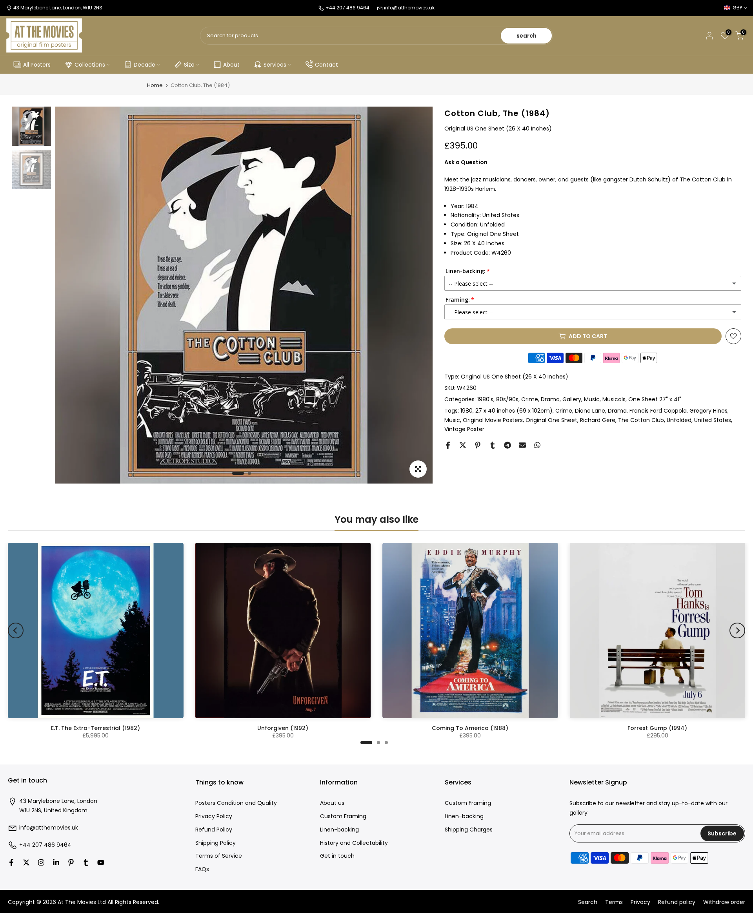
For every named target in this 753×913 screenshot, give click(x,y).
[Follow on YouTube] (100, 862)
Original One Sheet (551, 420)
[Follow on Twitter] (26, 862)
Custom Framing (343, 816)
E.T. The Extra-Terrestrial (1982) (95, 728)
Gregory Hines (708, 410)
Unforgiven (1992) (282, 728)
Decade (144, 65)
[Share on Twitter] (462, 445)
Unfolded (679, 420)
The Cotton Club (641, 420)
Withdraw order (724, 902)
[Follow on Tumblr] (85, 862)
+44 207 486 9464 (45, 845)
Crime (529, 399)
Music (592, 399)
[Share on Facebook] (447, 445)
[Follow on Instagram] (41, 862)
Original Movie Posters (493, 420)
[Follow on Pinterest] (71, 862)
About (231, 65)
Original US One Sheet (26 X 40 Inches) (514, 376)
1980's (485, 399)
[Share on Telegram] (507, 445)
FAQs (202, 869)
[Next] (737, 630)
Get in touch (337, 856)
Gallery (571, 399)
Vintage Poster (464, 429)
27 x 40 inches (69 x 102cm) (514, 410)
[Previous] (16, 630)
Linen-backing (339, 829)
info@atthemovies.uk (409, 7)
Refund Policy (213, 829)
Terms (614, 902)
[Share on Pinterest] (477, 445)
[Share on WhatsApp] (537, 445)
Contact (326, 65)
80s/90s (507, 399)
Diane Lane (590, 410)
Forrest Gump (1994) (657, 728)
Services (275, 65)
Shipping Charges (469, 829)
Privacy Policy (213, 816)
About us (332, 803)
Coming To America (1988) (470, 728)
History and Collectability (354, 843)
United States (712, 420)
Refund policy (676, 902)
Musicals (614, 399)
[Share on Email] (522, 445)
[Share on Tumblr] (492, 445)
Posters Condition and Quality (236, 803)
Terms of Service (218, 856)
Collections (90, 65)
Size (189, 65)
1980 (466, 410)
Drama (550, 399)
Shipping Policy (215, 843)
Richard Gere (597, 420)
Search (587, 902)
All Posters (37, 65)
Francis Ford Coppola (658, 410)
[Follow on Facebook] (11, 862)
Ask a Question (465, 162)
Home (155, 85)
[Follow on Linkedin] (56, 862)
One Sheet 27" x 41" (654, 399)
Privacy (640, 902)
